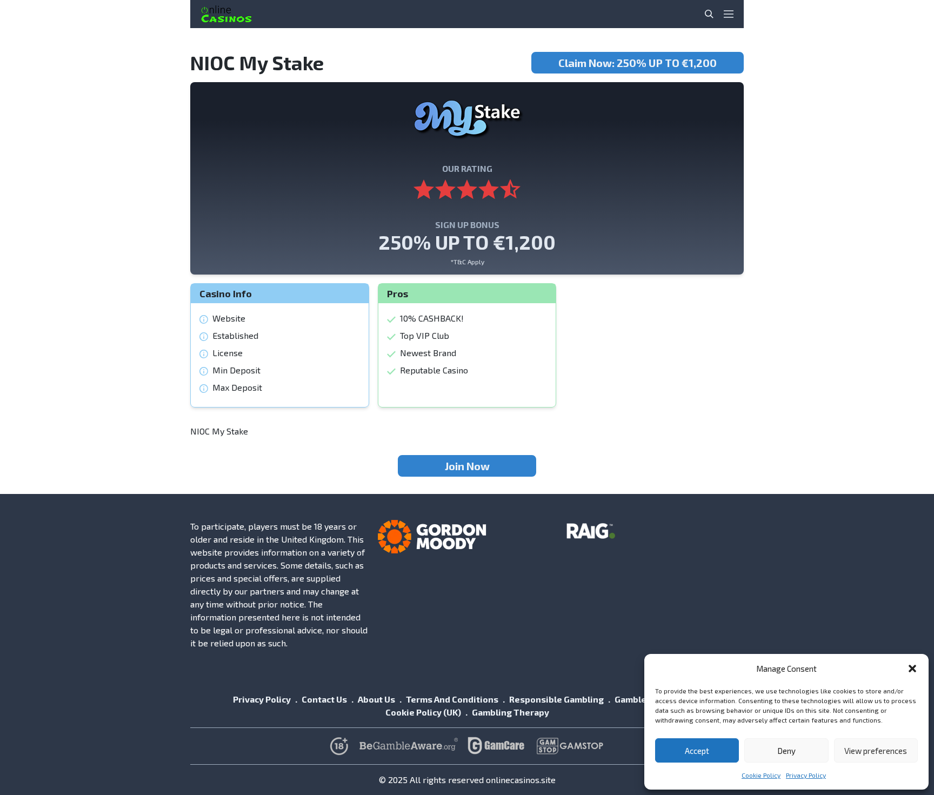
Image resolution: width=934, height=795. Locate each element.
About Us (376, 699)
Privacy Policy (806, 775)
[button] (912, 668)
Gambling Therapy (510, 712)
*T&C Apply (467, 261)
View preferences (875, 751)
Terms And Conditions (452, 699)
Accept (697, 751)
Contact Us (324, 699)
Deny (786, 751)
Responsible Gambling (556, 699)
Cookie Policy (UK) (423, 712)
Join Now (467, 465)
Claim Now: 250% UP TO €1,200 (637, 62)
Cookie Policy (761, 775)
